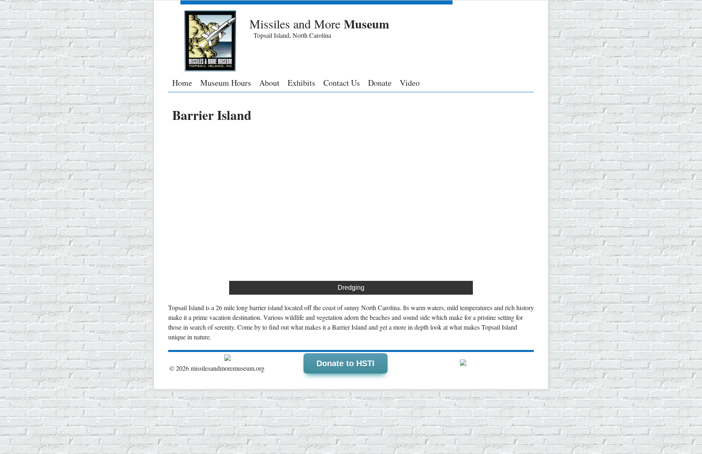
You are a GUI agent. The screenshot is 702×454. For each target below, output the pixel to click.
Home (182, 83)
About (269, 83)
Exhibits (301, 83)
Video (410, 83)
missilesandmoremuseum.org (227, 368)
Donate (380, 83)
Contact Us (341, 83)
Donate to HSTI (345, 363)
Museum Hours (225, 83)
